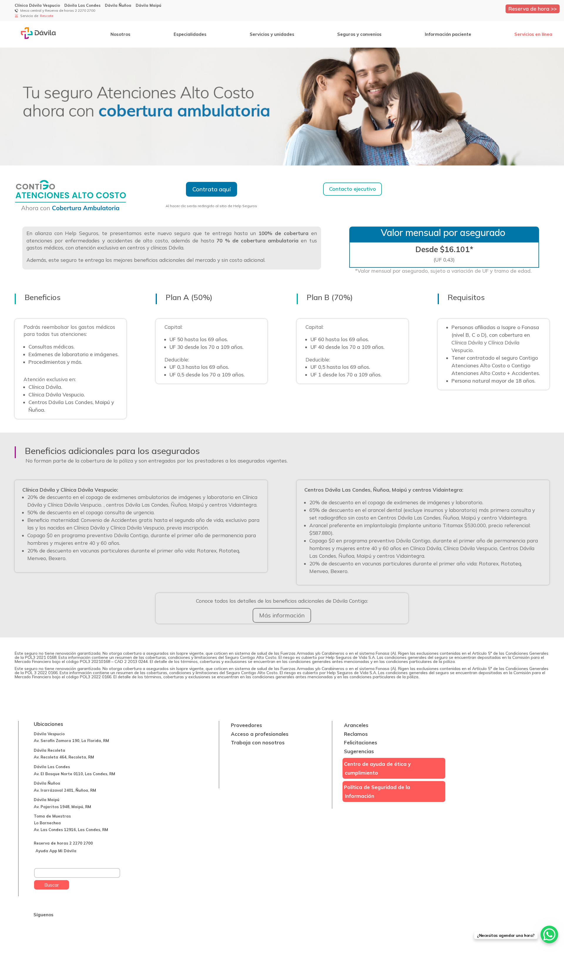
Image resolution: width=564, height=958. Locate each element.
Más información (282, 615)
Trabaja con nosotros (258, 742)
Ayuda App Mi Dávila (56, 850)
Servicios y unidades (272, 34)
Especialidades (190, 34)
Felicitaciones (360, 742)
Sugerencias (359, 751)
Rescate (47, 16)
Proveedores (246, 725)
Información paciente (448, 34)
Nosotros (120, 34)
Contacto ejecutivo (352, 188)
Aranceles (356, 725)
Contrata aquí (211, 189)
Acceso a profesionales (259, 734)
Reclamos (356, 734)
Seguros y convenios (359, 34)
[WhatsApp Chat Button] (549, 934)
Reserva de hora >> (532, 8)
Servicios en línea (533, 34)
